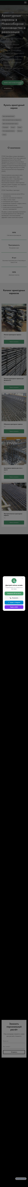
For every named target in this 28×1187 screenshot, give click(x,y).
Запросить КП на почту (14, 593)
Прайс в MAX (14, 607)
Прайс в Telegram (14, 602)
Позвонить (14, 598)
